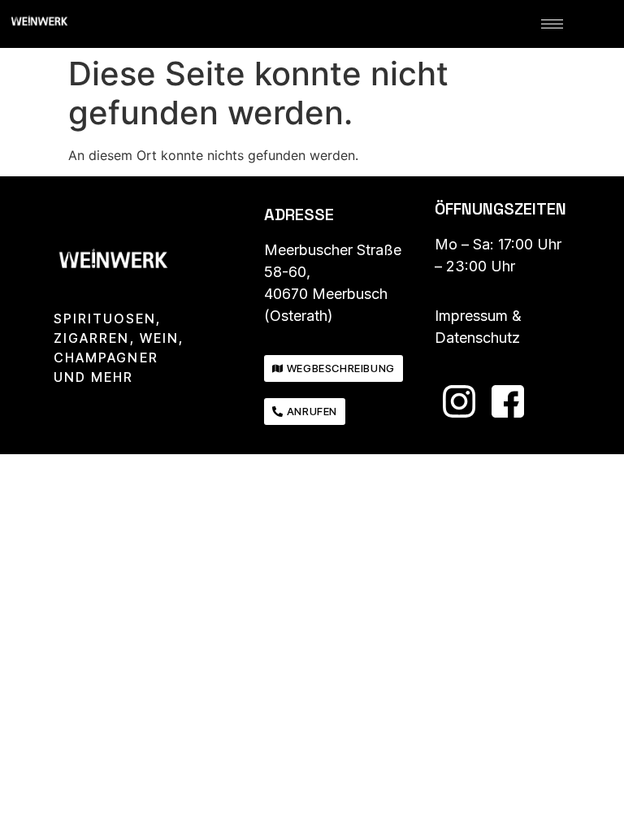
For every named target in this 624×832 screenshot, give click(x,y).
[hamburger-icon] (552, 24)
